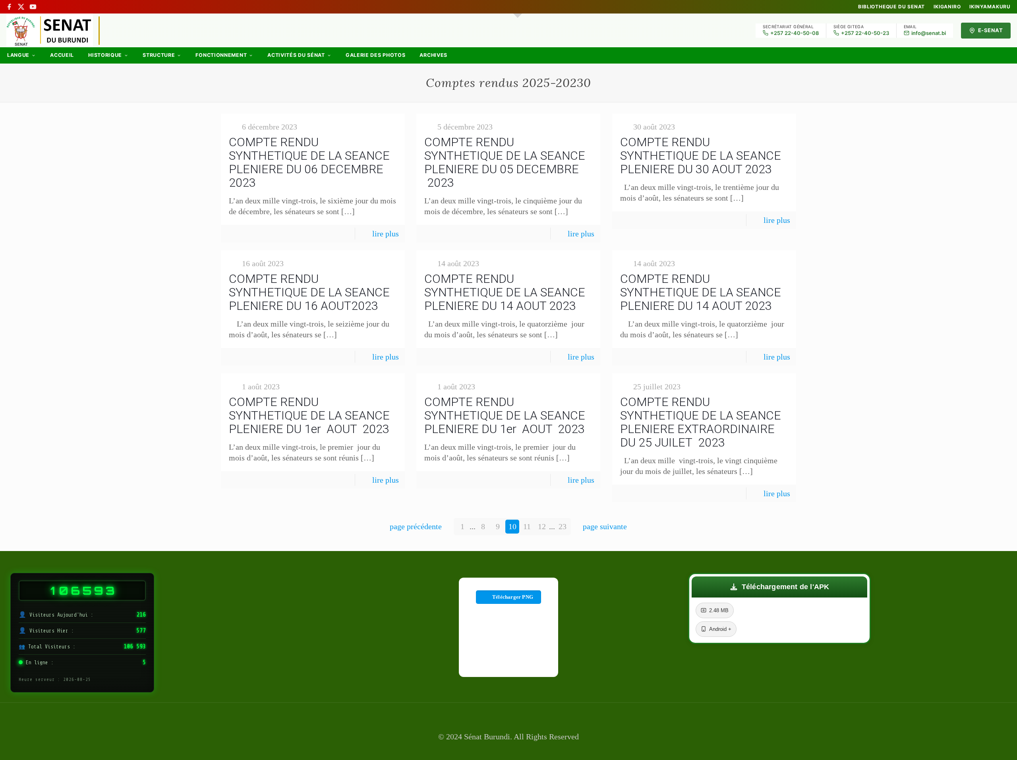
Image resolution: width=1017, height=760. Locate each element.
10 (512, 526)
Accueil (62, 55)
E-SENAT (990, 30)
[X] (21, 6)
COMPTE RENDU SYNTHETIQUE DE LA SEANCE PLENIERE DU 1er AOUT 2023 (309, 415)
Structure (159, 55)
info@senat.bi (928, 33)
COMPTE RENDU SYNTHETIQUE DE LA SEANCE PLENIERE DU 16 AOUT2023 (309, 292)
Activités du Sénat (296, 55)
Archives (433, 55)
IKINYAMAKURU (990, 6)
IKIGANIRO (947, 6)
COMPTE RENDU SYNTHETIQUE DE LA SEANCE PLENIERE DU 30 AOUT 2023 (700, 155)
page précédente (416, 526)
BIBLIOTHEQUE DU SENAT (891, 6)
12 (542, 526)
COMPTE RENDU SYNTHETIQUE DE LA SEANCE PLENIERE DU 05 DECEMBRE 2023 (504, 162)
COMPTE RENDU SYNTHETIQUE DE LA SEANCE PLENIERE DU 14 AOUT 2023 (504, 292)
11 (527, 526)
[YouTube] (33, 6)
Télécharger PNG (512, 597)
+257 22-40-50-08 (794, 33)
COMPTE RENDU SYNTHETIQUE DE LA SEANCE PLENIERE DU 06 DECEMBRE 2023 (309, 162)
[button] (779, 587)
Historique (105, 55)
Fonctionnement (221, 55)
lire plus (385, 233)
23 (563, 526)
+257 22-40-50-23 (865, 33)
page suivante (605, 526)
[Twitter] (508, 749)
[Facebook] (9, 6)
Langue (18, 55)
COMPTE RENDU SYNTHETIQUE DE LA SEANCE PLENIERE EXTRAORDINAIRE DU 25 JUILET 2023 (700, 422)
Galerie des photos (376, 55)
